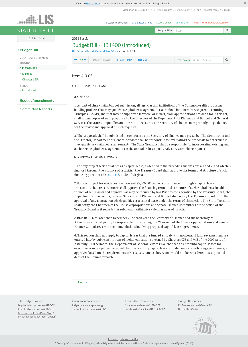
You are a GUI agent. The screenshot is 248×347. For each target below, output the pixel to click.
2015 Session (35, 38)
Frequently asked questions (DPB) (35, 316)
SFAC (154, 305)
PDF (132, 59)
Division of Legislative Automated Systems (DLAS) (168, 343)
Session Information (117, 22)
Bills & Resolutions (142, 22)
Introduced (29, 67)
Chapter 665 (30, 79)
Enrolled (27, 73)
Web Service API (204, 305)
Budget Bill (164, 30)
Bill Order (78, 51)
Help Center (93, 3)
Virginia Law (182, 22)
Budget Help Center (188, 309)
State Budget (163, 22)
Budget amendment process (86, 305)
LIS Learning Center (162, 10)
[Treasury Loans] (75, 59)
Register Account (212, 10)
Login (227, 10)
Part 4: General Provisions (102, 51)
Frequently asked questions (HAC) (89, 309)
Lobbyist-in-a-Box (129, 339)
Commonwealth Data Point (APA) (35, 312)
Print (121, 59)
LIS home (197, 10)
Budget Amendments (37, 100)
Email (144, 59)
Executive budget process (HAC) (34, 309)
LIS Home (113, 339)
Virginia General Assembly (136, 10)
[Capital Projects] (85, 59)
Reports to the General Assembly (211, 22)
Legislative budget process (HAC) (35, 305)
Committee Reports (36, 109)
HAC (148, 305)
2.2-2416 (113, 175)
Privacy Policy (182, 10)
